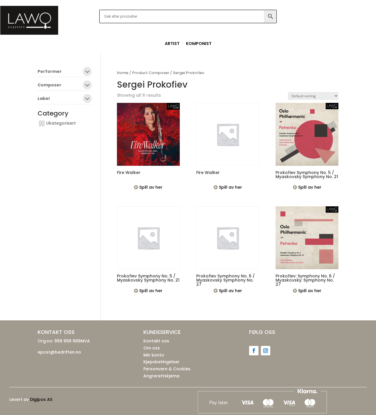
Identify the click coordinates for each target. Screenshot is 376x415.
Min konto (153, 355)
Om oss (151, 348)
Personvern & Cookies (166, 369)
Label (44, 98)
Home (122, 73)
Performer (50, 71)
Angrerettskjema (161, 376)
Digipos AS (41, 399)
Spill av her (150, 187)
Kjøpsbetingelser (161, 362)
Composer (49, 85)
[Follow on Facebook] (253, 350)
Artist (172, 43)
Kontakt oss (156, 341)
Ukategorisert (61, 123)
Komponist (199, 43)
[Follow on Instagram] (265, 350)
